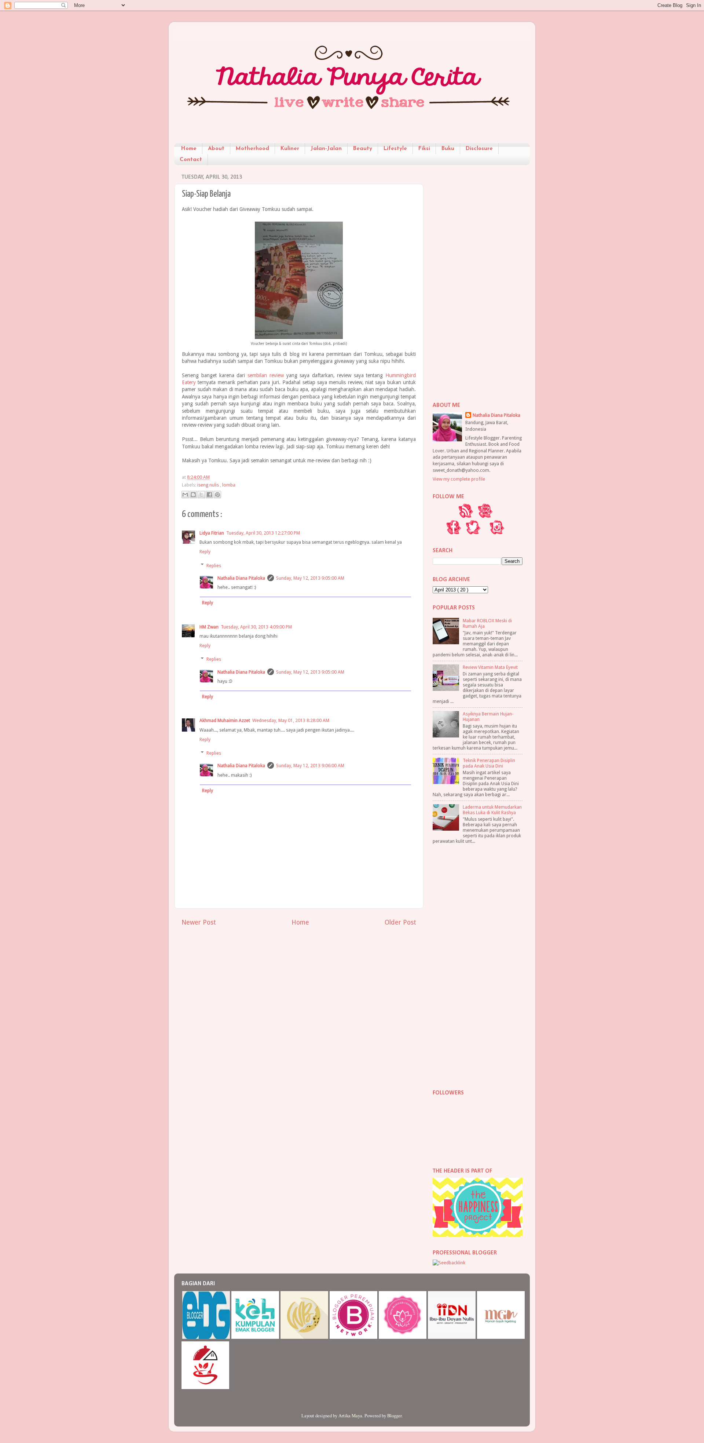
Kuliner (289, 149)
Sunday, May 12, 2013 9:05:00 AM (310, 578)
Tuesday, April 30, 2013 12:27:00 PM (263, 533)
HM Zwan (209, 627)
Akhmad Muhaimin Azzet (224, 720)
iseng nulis (208, 485)
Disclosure (479, 149)
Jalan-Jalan (326, 149)
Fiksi (424, 149)
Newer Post (199, 922)
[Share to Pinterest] (217, 494)
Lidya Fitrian (211, 533)
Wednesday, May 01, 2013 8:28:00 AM (290, 720)
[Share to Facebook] (209, 494)
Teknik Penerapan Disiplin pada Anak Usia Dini (489, 763)
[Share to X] (201, 494)
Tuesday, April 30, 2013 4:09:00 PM (256, 627)
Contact (191, 160)
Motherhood (252, 149)
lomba (228, 485)
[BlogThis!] (193, 494)
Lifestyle (395, 149)
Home (189, 149)
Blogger (394, 1416)
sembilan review (265, 375)
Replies (213, 565)
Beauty (362, 149)
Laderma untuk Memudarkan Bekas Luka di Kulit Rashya (492, 809)
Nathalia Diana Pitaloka (241, 578)
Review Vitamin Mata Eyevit (490, 667)
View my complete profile (459, 479)
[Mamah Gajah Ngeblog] (501, 1337)
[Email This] (185, 494)
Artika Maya (350, 1416)
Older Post (400, 922)
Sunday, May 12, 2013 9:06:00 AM (310, 765)
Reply (204, 551)
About (216, 149)
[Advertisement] (477, 281)
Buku (447, 149)
